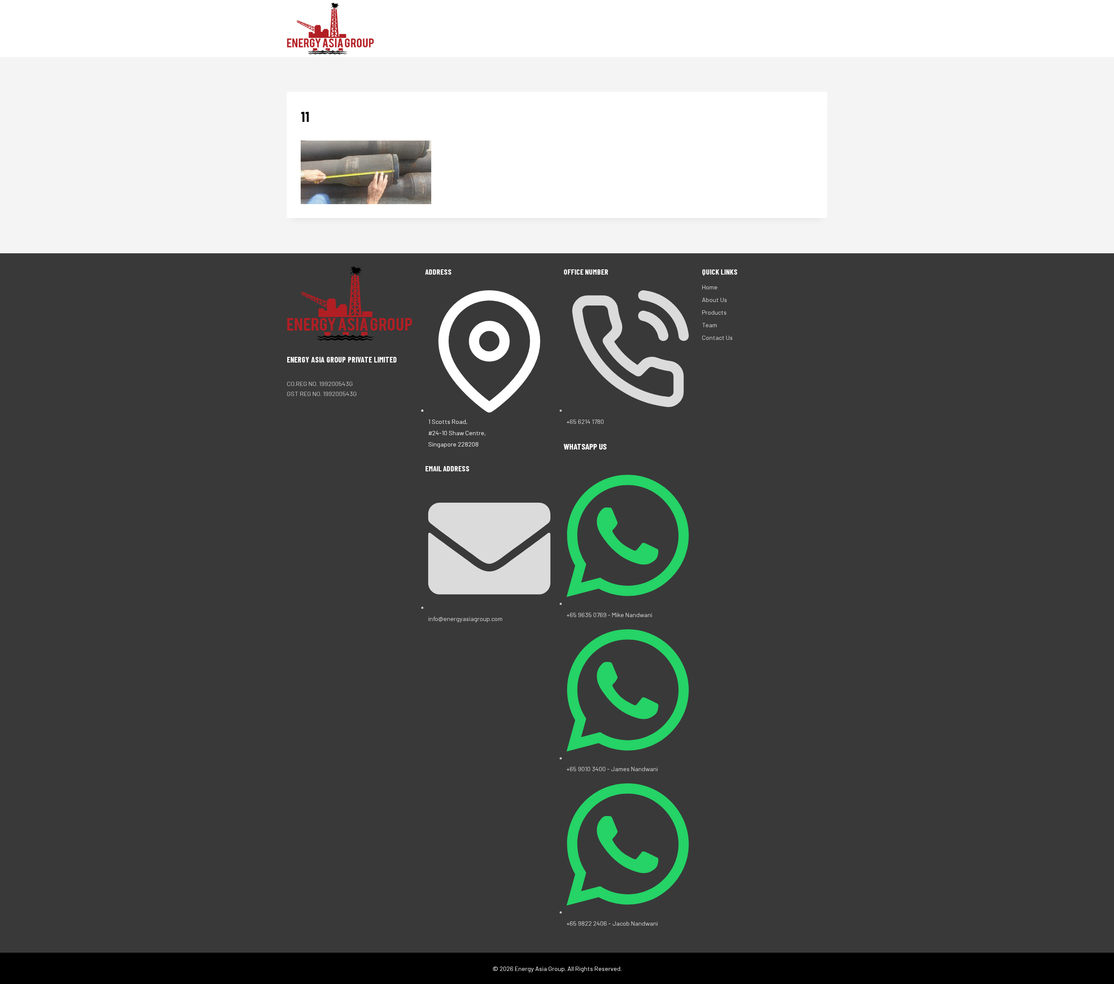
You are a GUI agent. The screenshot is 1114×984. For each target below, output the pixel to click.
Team (736, 28)
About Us (649, 28)
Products (696, 28)
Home (611, 28)
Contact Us (779, 28)
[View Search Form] (819, 29)
